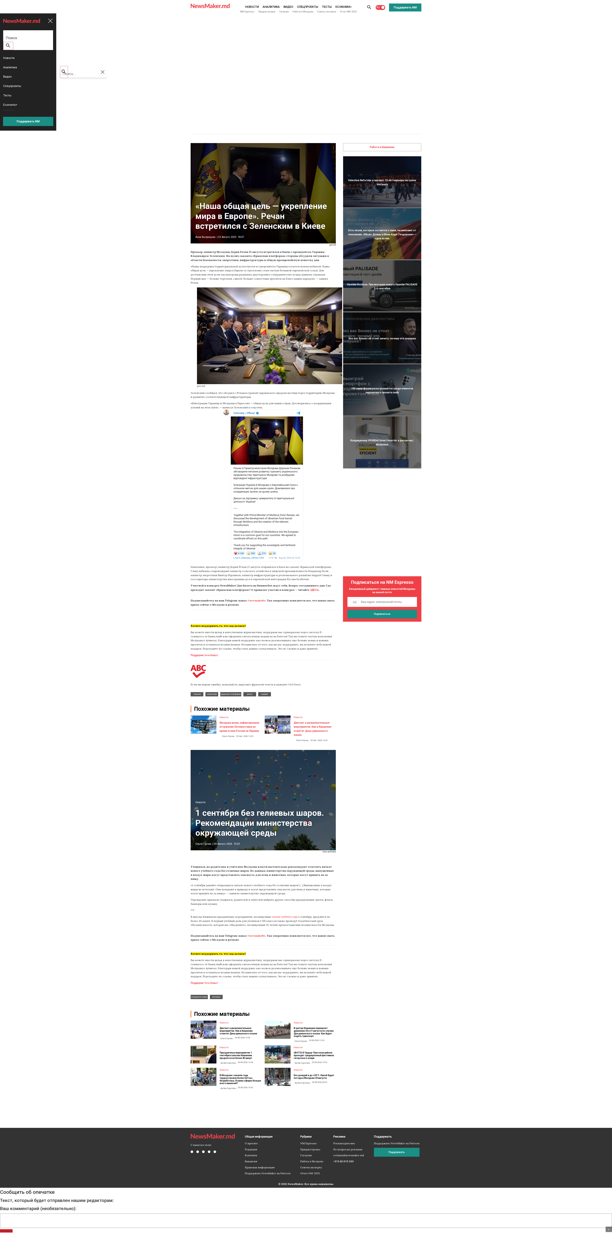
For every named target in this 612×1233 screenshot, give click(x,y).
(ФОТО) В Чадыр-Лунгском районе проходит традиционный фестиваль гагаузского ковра (314, 1055)
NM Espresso (247, 11)
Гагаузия (284, 11)
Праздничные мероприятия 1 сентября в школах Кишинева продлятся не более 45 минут (236, 1055)
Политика (201, 195)
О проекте (251, 1143)
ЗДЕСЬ (314, 590)
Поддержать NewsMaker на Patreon (267, 1173)
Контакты (251, 1155)
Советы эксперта (326, 11)
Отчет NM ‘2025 (348, 11)
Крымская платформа (231, 694)
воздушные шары (199, 997)
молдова (216, 997)
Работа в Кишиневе (382, 147)
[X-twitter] (197, 1151)
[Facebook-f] (192, 1151)
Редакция (251, 1149)
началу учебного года (285, 916)
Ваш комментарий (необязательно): (38, 1208)
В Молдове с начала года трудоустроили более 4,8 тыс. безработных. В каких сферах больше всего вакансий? (240, 1079)
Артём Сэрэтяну (228, 1063)
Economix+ (343, 6)
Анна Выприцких (205, 237)
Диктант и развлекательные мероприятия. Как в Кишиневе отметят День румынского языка (238, 1031)
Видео (288, 6)
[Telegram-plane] (215, 1151)
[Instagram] (203, 1151)
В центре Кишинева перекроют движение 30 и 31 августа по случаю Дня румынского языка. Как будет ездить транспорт (314, 1032)
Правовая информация (260, 1167)
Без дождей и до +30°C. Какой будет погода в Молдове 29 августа (314, 1076)
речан (249, 694)
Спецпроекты (307, 6)
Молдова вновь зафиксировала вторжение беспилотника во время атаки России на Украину (239, 726)
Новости (252, 6)
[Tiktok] (209, 1151)
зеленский (212, 694)
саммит (264, 694)
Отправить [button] (6, 1231)
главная (197, 694)
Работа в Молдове (303, 11)
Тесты (327, 6)
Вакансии (251, 1161)
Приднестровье (266, 11)
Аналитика (271, 6)
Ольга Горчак (228, 736)
